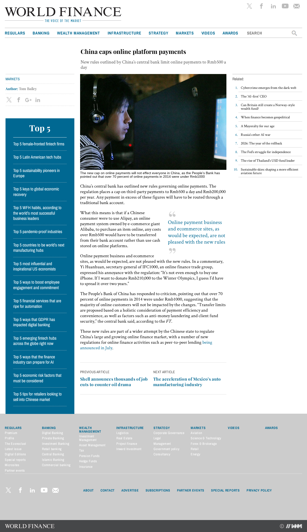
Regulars (15, 33)
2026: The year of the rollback (261, 143)
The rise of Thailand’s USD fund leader (268, 160)
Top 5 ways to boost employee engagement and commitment (36, 285)
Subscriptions (158, 490)
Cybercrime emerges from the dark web (268, 87)
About (88, 490)
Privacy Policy (259, 490)
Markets (185, 33)
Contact (107, 490)
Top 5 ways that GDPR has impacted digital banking (34, 322)
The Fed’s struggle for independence (266, 151)
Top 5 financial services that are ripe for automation (37, 303)
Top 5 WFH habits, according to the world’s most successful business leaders (37, 213)
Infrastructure (124, 33)
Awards (230, 33)
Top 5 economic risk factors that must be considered (37, 378)
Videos (208, 33)
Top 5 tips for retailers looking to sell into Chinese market (37, 397)
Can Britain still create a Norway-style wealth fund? (268, 107)
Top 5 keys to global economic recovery (36, 192)
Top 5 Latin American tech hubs (37, 157)
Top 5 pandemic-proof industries (37, 231)
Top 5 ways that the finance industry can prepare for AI (34, 360)
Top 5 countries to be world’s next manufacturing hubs (38, 248)
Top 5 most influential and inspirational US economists (34, 266)
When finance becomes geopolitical (265, 117)
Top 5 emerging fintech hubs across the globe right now (34, 341)
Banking (41, 33)
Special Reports (225, 490)
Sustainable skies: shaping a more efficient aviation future (269, 171)
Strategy (158, 33)
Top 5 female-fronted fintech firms (38, 144)
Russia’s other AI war (256, 134)
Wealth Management (78, 33)
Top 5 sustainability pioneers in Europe (36, 173)
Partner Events (190, 490)
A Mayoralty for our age (257, 126)
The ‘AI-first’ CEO (254, 96)
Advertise (130, 490)
